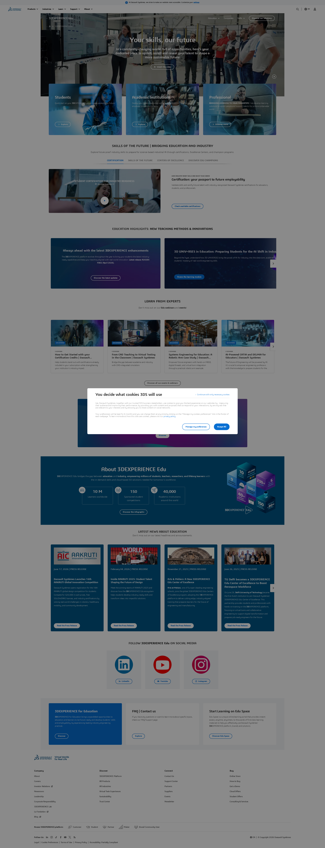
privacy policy (169, 416)
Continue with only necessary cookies (213, 395)
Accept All (221, 427)
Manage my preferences (196, 427)
